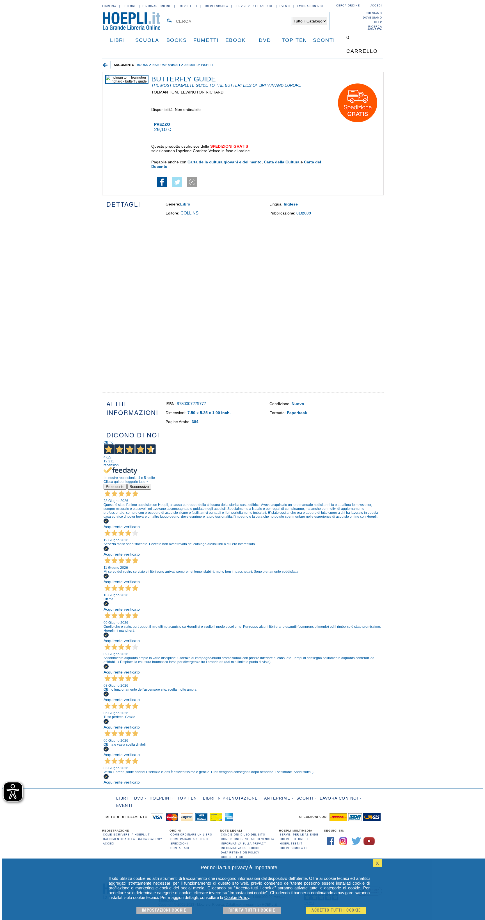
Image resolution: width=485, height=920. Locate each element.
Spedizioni (179, 843)
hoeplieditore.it (294, 839)
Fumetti (206, 40)
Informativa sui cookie (240, 848)
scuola (147, 40)
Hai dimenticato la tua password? (132, 839)
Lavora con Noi (310, 6)
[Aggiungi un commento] (192, 185)
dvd (265, 40)
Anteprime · (279, 798)
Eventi (285, 6)
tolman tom (164, 92)
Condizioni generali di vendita (247, 839)
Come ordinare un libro (191, 834)
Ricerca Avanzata (374, 28)
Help (378, 22)
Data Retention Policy (240, 852)
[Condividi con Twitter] (177, 185)
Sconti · (306, 798)
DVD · (140, 798)
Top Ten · (188, 798)
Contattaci (179, 848)
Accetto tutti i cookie (336, 910)
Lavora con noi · (341, 798)
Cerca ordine (348, 5)
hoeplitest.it (291, 843)
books (176, 40)
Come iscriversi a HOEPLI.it (126, 834)
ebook (235, 40)
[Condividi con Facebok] (162, 185)
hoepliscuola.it (293, 848)
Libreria (109, 6)
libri (117, 40)
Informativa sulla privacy (243, 843)
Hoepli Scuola (216, 6)
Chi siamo (374, 13)
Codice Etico (232, 857)
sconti (324, 40)
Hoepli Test (188, 6)
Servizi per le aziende (254, 6)
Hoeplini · (162, 798)
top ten (294, 40)
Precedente (115, 487)
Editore (129, 6)
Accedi (376, 5)
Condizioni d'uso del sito (243, 834)
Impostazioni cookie (164, 910)
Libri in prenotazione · (232, 798)
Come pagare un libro (189, 839)
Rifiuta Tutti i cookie (251, 910)
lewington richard (202, 92)
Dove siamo (372, 17)
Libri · (123, 798)
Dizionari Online (157, 6)
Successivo (139, 487)
